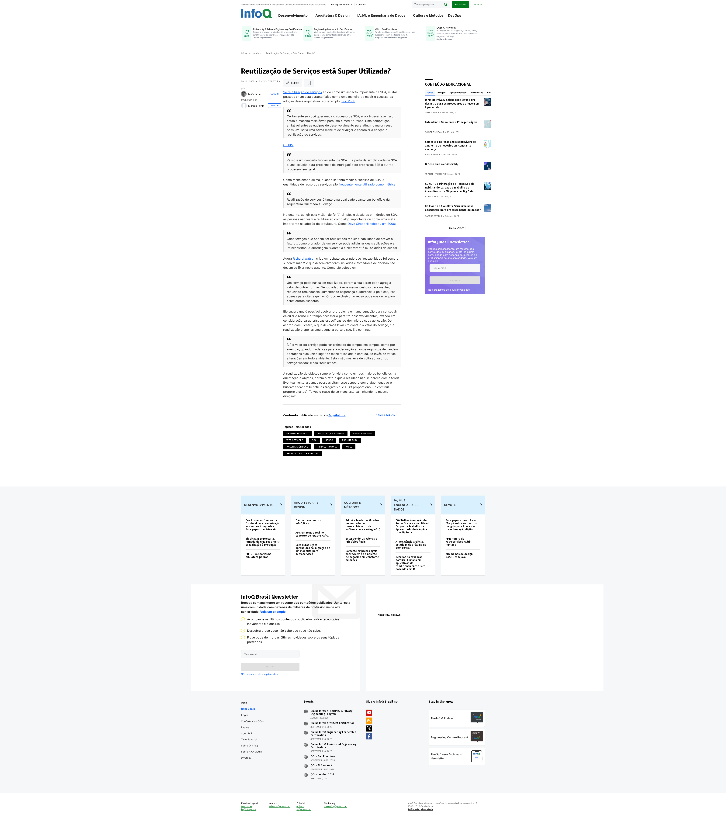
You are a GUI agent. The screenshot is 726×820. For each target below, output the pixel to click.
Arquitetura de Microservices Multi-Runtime (458, 541)
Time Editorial (249, 739)
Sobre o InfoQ (249, 745)
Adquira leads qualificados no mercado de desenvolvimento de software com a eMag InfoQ (363, 525)
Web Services (294, 440)
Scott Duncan (433, 132)
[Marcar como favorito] (309, 83)
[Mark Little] (244, 94)
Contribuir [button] (361, 4)
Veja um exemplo (273, 612)
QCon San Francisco (322, 756)
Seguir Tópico (385, 415)
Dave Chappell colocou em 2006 (371, 224)
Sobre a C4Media (251, 751)
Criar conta (248, 708)
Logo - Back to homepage (256, 13)
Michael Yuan (433, 174)
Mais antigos (456, 228)
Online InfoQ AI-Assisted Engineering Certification (333, 746)
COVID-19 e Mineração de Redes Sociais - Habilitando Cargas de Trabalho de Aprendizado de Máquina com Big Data (450, 187)
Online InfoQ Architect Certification (332, 723)
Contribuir (247, 733)
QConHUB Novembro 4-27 (392, 674)
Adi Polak (431, 196)
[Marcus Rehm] (244, 106)
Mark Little (254, 93)
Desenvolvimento (293, 15)
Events (245, 727)
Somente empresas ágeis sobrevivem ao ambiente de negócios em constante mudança (450, 145)
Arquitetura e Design (330, 433)
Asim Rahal (431, 154)
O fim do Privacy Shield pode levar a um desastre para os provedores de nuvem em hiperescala (452, 103)
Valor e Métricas (297, 446)
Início (244, 53)
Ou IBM (288, 145)
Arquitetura (336, 415)
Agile (349, 446)
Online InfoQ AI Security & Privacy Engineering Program (331, 713)
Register (460, 4)
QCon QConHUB (404, 623)
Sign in (478, 4)
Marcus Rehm (256, 105)
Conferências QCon (252, 721)
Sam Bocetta (433, 216)
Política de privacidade (420, 809)
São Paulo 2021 (436, 674)
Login (244, 715)
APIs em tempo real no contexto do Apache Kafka (312, 534)
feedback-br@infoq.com (248, 808)
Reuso (329, 440)
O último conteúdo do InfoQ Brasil (309, 522)
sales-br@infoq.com (279, 806)
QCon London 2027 (322, 774)
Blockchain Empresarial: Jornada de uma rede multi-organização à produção (263, 541)
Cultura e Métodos (428, 15)
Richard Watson (304, 258)
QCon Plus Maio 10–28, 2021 (393, 679)
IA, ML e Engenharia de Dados (381, 15)
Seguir (275, 93)
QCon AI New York (321, 765)
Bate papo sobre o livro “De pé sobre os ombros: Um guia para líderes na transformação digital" (461, 525)
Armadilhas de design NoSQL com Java (459, 555)
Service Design (362, 433)
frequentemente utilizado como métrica (367, 184)
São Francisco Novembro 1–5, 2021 (448, 679)
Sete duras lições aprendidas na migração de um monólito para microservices (313, 549)
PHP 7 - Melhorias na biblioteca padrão (258, 555)
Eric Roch (348, 101)
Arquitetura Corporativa (302, 453)
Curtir (295, 83)
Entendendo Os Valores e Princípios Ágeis (451, 122)
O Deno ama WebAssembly (441, 164)
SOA (314, 440)
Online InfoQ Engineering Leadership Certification (333, 734)
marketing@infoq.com (335, 806)
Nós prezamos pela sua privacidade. (449, 289)
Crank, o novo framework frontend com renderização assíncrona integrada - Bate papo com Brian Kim (263, 525)
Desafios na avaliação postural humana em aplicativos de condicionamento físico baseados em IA (410, 563)
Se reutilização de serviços (302, 92)
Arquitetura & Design (332, 15)
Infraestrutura (327, 446)
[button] (455, 280)
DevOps (454, 15)
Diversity (246, 757)
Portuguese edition (340, 4)
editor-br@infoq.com (303, 808)
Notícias (256, 53)
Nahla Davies (433, 112)
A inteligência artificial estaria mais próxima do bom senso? (411, 544)
